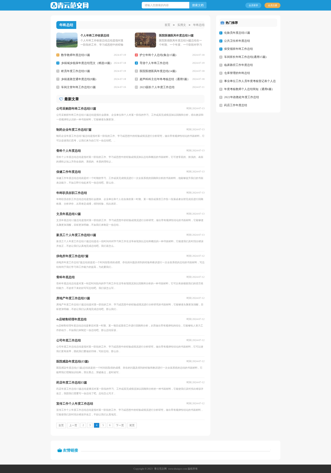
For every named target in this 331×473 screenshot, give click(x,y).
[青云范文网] (69, 5)
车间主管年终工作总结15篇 (78, 87)
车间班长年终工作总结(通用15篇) (245, 56)
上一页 (73, 425)
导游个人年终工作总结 (154, 63)
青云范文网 (160, 468)
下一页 (120, 425)
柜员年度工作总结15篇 (75, 71)
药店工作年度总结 (235, 105)
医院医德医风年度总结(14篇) (158, 71)
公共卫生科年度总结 (237, 40)
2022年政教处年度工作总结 (241, 97)
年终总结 (199, 24)
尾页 (132, 425)
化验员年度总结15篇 (237, 32)
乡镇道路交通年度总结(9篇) (78, 79)
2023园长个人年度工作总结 (157, 87)
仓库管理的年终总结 (237, 73)
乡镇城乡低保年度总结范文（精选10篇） (87, 63)
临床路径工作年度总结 (238, 64)
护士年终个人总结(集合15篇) (158, 55)
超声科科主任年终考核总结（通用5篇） (165, 79)
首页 (167, 24)
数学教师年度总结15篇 (75, 55)
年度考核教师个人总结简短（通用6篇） (249, 89)
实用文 (181, 24)
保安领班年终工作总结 (238, 48)
